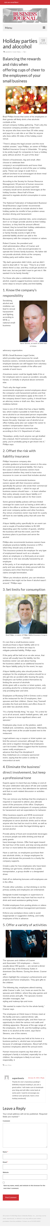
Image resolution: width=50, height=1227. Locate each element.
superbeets (18, 1078)
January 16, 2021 (33, 1078)
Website (6, 1172)
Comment (6, 1121)
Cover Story (16, 52)
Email (5, 1162)
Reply (42, 1078)
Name (5, 1152)
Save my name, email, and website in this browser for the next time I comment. (24, 1187)
